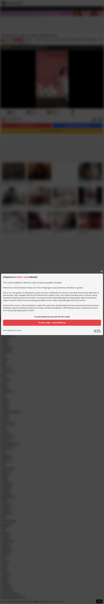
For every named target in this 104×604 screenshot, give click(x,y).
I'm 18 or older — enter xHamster (52, 323)
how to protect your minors (12, 330)
